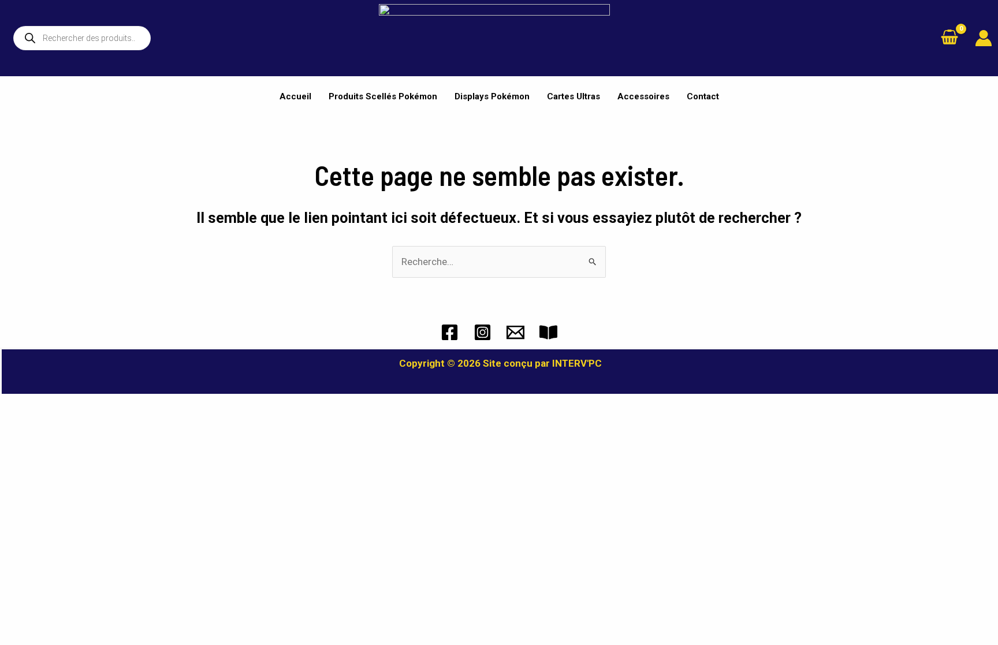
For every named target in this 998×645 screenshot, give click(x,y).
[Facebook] (449, 332)
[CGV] (548, 332)
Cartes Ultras (573, 96)
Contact (703, 96)
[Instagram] (482, 332)
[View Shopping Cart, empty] (949, 38)
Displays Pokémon (492, 96)
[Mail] (515, 332)
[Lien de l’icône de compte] (983, 38)
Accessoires (643, 96)
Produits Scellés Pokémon (383, 96)
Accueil (295, 96)
